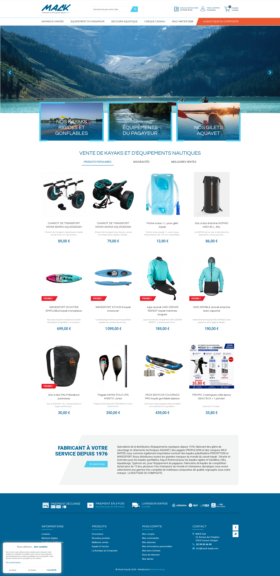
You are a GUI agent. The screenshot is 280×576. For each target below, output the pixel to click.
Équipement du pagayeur (87, 21)
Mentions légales (50, 538)
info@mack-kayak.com (207, 548)
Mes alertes (147, 559)
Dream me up (157, 569)
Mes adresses (149, 542)
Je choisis (32, 570)
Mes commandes (150, 538)
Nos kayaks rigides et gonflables (71, 127)
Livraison (46, 534)
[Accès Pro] (235, 534)
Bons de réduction (151, 554)
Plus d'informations (13, 563)
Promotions (97, 534)
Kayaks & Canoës (53, 21)
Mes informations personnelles (157, 546)
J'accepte (51, 570)
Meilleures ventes (100, 542)
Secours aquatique (124, 21)
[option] (140, 69)
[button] (7, 69)
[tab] (97, 163)
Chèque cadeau (154, 21)
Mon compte (152, 526)
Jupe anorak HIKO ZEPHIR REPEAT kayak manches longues (162, 311)
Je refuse (12, 570)
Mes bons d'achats (151, 550)
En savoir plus (97, 464)
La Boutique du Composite (104, 550)
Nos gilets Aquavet (208, 130)
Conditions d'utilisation (52, 542)
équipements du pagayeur (140, 130)
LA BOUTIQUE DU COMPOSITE (220, 21)
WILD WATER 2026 (182, 21)
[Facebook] (235, 528)
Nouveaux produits (101, 538)
